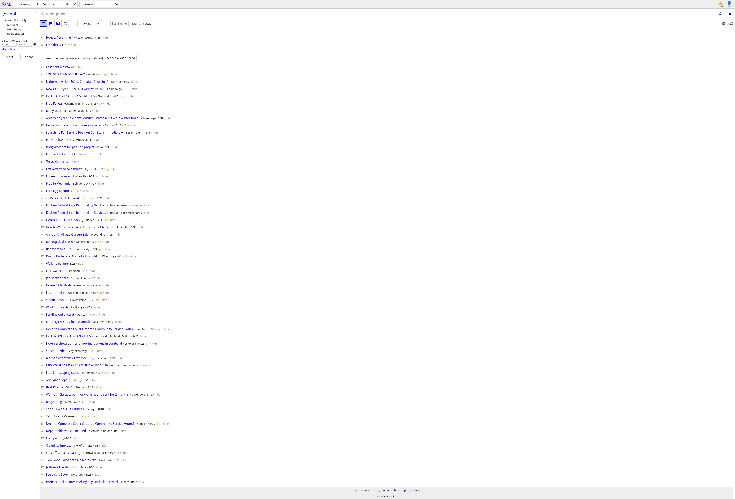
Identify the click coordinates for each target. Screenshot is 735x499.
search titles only (15, 20)
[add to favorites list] (43, 37)
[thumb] (50, 23)
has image (11, 24)
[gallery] (58, 23)
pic (67, 45)
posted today (13, 29)
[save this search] (729, 14)
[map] (65, 23)
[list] (43, 23)
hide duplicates (14, 33)
